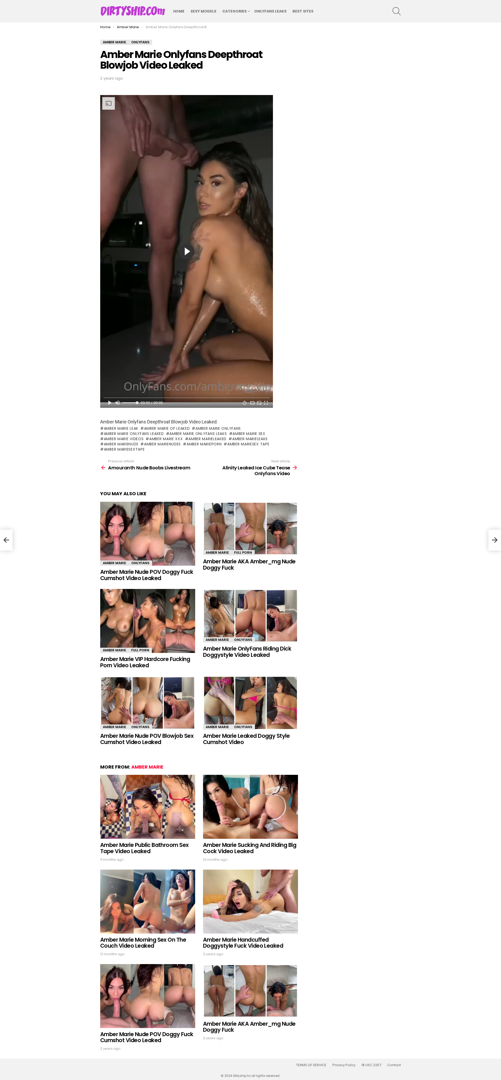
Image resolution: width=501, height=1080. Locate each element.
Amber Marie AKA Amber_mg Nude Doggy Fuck (249, 564)
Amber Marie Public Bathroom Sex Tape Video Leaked (144, 848)
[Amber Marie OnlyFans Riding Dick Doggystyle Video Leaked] (250, 615)
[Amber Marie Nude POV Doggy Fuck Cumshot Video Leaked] (147, 534)
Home (178, 11)
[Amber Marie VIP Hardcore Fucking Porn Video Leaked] (147, 621)
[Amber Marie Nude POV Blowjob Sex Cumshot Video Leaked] (147, 703)
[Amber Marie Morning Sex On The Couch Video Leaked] (147, 902)
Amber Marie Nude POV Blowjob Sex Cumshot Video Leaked (146, 739)
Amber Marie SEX (248, 433)
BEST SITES (303, 11)
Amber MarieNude (121, 444)
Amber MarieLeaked (207, 438)
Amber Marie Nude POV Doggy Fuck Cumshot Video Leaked (146, 575)
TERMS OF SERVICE (311, 1065)
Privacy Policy (343, 1065)
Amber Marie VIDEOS (124, 438)
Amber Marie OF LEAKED (167, 428)
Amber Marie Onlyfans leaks (198, 433)
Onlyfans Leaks (270, 11)
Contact (394, 1065)
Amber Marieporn (204, 444)
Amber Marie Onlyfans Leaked (134, 433)
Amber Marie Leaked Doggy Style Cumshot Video (246, 739)
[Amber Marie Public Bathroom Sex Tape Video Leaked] (147, 807)
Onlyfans (140, 562)
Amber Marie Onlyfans (218, 428)
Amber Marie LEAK (121, 428)
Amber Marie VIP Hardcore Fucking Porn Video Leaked (145, 662)
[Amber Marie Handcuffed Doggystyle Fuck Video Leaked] (250, 902)
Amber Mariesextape (124, 449)
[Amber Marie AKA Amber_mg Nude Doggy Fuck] (250, 528)
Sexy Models (203, 11)
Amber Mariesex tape (248, 444)
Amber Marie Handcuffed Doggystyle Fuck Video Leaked (243, 943)
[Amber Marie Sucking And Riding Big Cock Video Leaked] (250, 807)
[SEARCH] (396, 11)
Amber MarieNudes (162, 444)
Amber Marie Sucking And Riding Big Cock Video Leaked (249, 848)
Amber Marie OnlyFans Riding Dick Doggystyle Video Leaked (247, 652)
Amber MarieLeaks (250, 438)
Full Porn (243, 552)
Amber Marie (114, 562)
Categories (234, 11)
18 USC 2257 (371, 1065)
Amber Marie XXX (166, 438)
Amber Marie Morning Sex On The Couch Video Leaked (143, 943)
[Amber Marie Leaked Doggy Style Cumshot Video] (250, 703)
